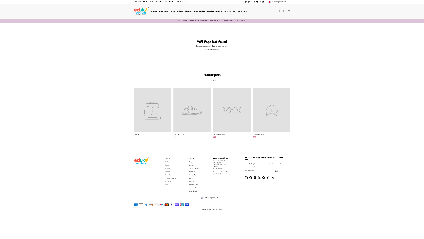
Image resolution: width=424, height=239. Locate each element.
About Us (137, 2)
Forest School (199, 11)
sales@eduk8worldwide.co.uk (221, 174)
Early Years (163, 11)
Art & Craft (242, 11)
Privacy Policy (193, 185)
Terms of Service (194, 188)
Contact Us (181, 2)
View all (212, 81)
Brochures (192, 172)
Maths (172, 11)
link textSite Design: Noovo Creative (212, 209)
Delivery (191, 178)
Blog (145, 2)
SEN (234, 11)
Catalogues (169, 2)
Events (191, 165)
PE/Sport (227, 11)
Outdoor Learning (214, 11)
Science (188, 11)
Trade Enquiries (156, 2)
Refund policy (193, 191)
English (180, 11)
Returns (191, 181)
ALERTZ (154, 11)
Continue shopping (212, 49)
